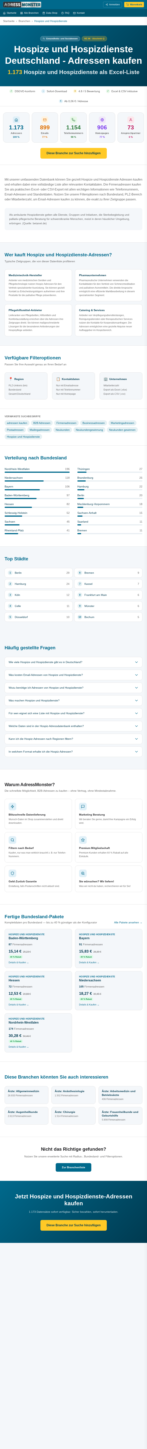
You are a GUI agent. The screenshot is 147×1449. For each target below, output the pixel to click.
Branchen (24, 21)
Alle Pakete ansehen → (128, 922)
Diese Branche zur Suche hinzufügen (74, 153)
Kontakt (81, 13)
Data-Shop (51, 13)
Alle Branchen (31, 13)
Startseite (11, 13)
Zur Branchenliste (73, 1167)
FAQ (67, 13)
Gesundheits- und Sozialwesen (62, 38)
